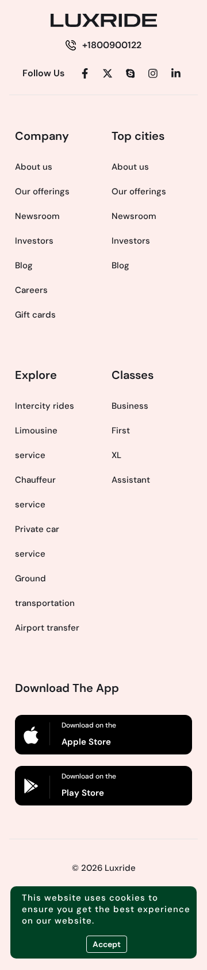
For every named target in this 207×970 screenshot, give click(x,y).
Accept (107, 944)
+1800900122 (111, 45)
